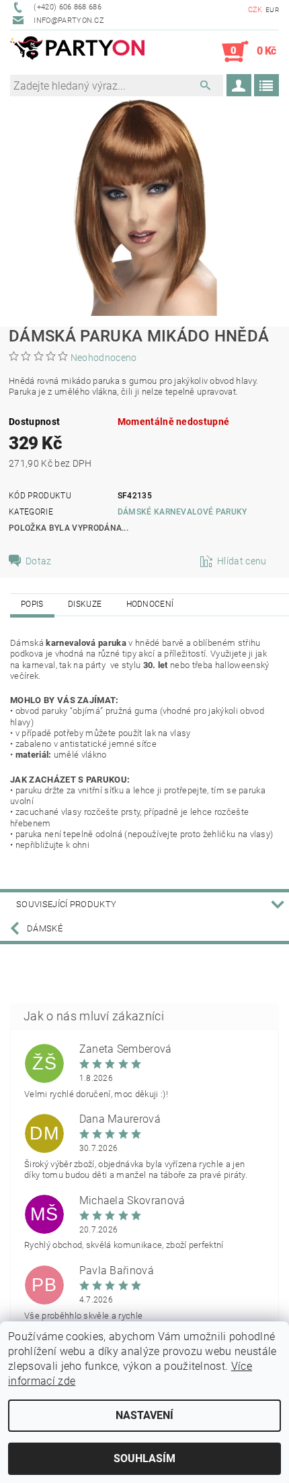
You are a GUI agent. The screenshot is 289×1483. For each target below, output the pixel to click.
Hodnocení (150, 604)
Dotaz (39, 561)
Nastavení (144, 1415)
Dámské (45, 928)
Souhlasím (144, 1458)
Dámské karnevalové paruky (182, 512)
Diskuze (84, 604)
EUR (272, 9)
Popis (32, 604)
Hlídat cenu (242, 561)
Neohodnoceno (104, 357)
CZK (255, 9)
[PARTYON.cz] (77, 51)
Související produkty (66, 904)
